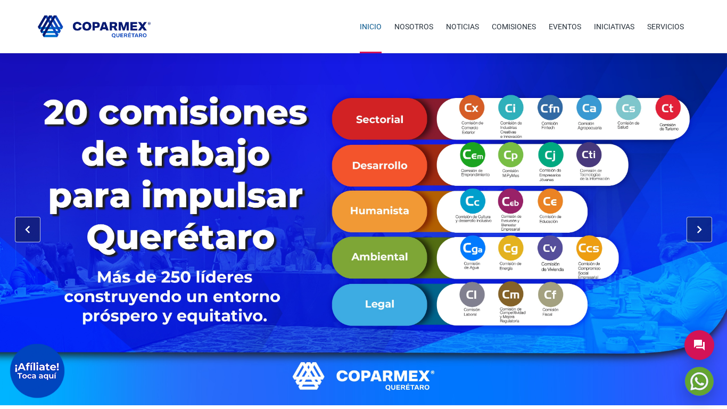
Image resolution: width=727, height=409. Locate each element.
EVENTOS (565, 26)
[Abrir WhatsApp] (699, 381)
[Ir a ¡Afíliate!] (37, 370)
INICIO (371, 26)
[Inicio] (94, 26)
